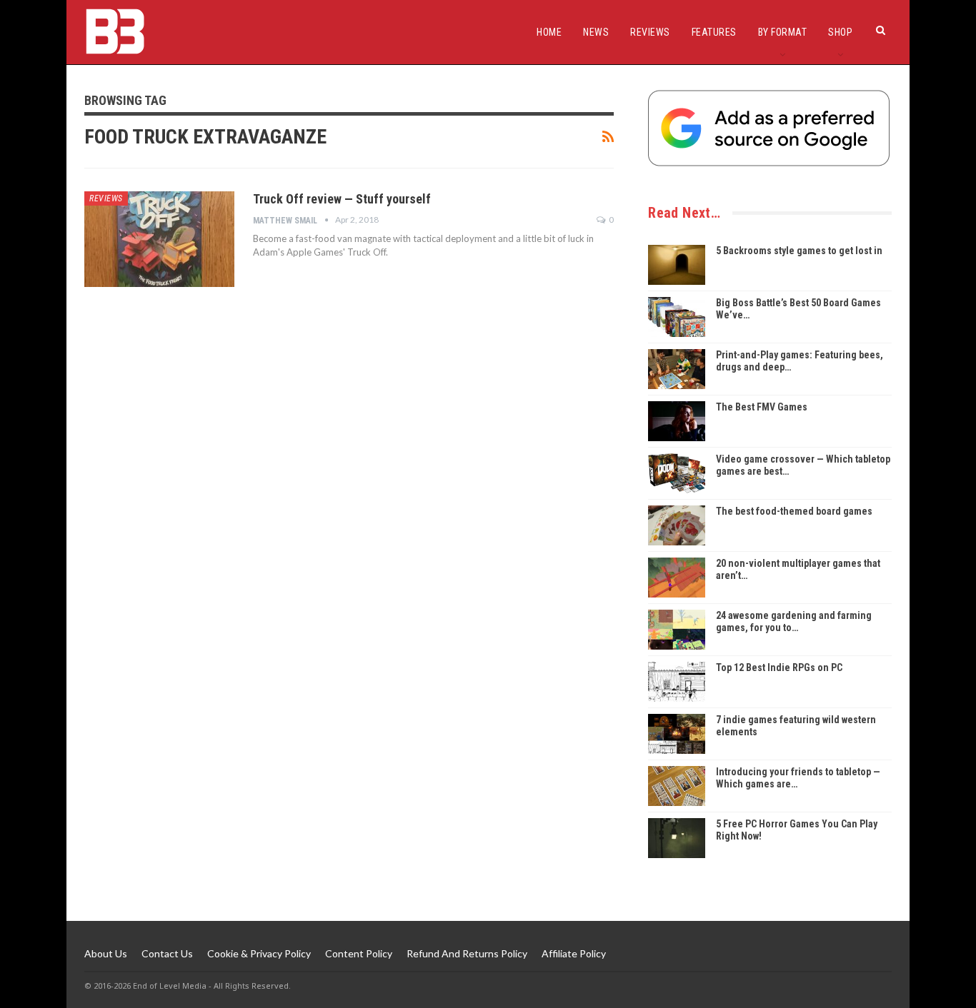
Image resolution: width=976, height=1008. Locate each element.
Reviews (650, 32)
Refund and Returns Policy (467, 953)
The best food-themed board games (794, 511)
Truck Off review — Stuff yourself (342, 198)
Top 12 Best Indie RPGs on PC (779, 667)
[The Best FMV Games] (676, 421)
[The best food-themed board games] (676, 525)
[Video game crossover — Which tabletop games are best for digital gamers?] (676, 473)
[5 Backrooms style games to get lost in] (676, 265)
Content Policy (358, 953)
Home (549, 32)
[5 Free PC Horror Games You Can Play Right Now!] (676, 838)
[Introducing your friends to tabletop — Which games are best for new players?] (676, 786)
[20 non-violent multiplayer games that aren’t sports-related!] (676, 578)
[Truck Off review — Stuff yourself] (159, 239)
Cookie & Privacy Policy (259, 953)
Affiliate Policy (574, 953)
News (596, 32)
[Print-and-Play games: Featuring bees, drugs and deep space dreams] (676, 369)
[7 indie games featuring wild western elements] (676, 734)
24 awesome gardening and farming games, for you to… (794, 621)
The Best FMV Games (761, 407)
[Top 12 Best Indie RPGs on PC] (676, 682)
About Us (105, 953)
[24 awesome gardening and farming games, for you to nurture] (676, 630)
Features (714, 32)
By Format (782, 32)
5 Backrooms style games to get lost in (799, 250)
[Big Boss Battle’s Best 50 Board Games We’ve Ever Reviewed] (676, 317)
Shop (840, 32)
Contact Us (167, 953)
